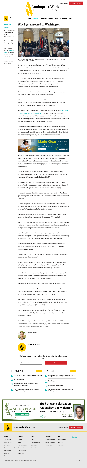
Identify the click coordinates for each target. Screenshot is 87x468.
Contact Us (34, 460)
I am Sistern (51, 381)
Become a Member (76, 3)
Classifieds (60, 445)
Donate (32, 439)
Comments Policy (29, 460)
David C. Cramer (9, 30)
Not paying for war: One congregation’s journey (28, 375)
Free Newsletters (66, 18)
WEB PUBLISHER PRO (11, 461)
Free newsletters (62, 439)
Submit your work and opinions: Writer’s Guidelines (9, 450)
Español (44, 18)
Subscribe (61, 3)
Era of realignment (19, 379)
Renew (66, 3)
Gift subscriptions (22, 448)
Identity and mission (8, 442)
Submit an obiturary (49, 445)
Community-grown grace (55, 385)
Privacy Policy (23, 460)
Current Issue (53, 18)
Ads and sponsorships (50, 439)
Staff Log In (75, 437)
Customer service (22, 450)
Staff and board (7, 439)
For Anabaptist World (34, 344)
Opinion (36, 18)
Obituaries (60, 442)
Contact (5, 456)
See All (39, 371)
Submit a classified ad (50, 442)
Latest (29, 18)
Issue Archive (21, 453)
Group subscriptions (22, 445)
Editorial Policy (7, 445)
